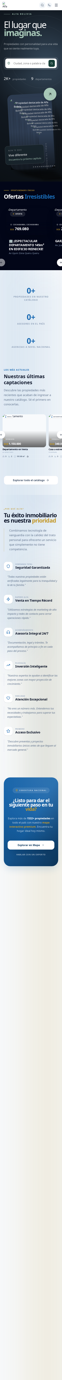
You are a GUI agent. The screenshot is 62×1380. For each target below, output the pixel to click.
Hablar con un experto (31, 854)
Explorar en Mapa (29, 845)
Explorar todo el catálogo (29, 480)
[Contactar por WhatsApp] (49, 5)
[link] (31, 131)
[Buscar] (42, 5)
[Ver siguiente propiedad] (50, 94)
